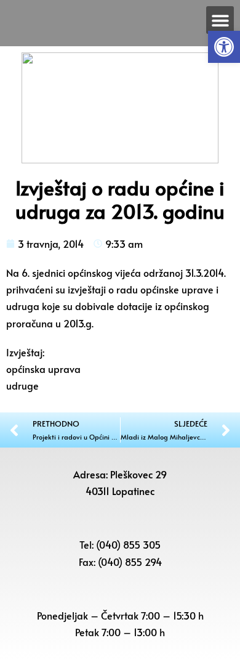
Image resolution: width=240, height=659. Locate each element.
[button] (224, 47)
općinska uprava (43, 368)
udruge (22, 385)
